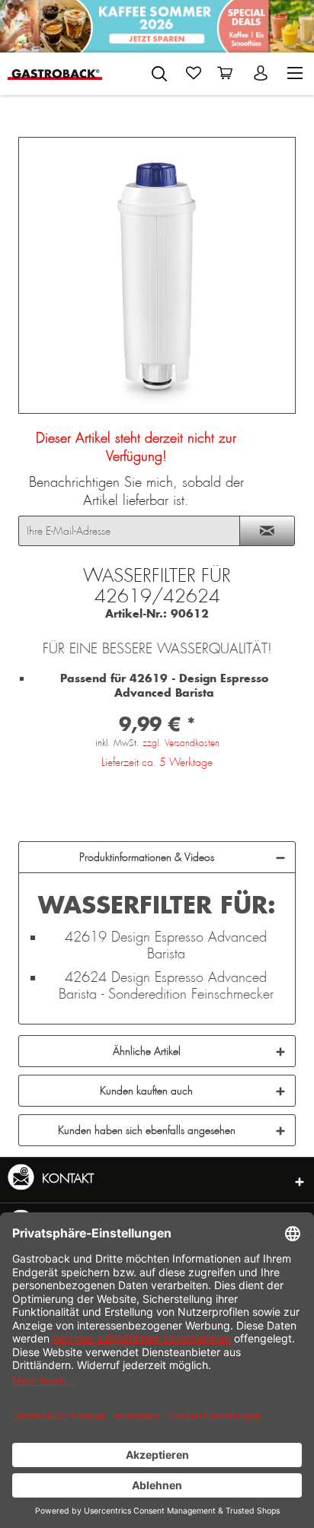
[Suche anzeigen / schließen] (159, 74)
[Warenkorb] (228, 73)
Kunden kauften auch (146, 1091)
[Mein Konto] (262, 73)
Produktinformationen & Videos (146, 857)
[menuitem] (159, 70)
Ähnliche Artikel (147, 1051)
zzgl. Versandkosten (181, 743)
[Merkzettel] (193, 73)
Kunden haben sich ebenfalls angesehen (147, 1130)
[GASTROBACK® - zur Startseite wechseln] (55, 73)
